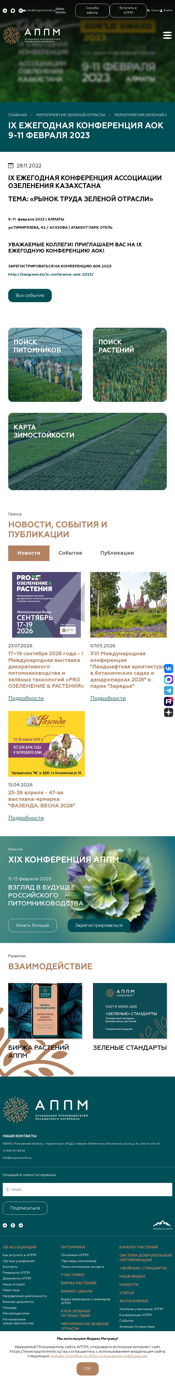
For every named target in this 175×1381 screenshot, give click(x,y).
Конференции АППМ (135, 1315)
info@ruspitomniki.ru (17, 1158)
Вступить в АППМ (128, 10)
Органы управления (19, 1261)
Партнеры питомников (78, 1261)
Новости (128, 1285)
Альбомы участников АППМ (141, 1309)
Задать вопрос (61, 10)
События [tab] (70, 553)
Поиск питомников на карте (82, 1266)
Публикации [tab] (117, 553)
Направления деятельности (25, 1296)
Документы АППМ (17, 1278)
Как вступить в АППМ (19, 1255)
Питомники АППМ (74, 1255)
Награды (10, 1307)
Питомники (73, 1247)
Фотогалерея (133, 1301)
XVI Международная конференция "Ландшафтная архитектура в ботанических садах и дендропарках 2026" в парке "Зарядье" (128, 670)
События (126, 1320)
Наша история (14, 1284)
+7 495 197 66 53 (14, 1151)
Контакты (10, 1266)
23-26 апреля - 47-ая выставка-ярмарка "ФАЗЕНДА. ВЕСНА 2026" (41, 799)
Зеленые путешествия (137, 1326)
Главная (17, 115)
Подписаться (25, 1208)
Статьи (126, 1293)
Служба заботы (92, 10)
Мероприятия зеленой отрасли (70, 115)
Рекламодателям (16, 1313)
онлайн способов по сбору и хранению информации (98, 1356)
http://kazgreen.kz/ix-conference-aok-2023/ (51, 275)
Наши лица (11, 1290)
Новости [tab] (28, 553)
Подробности (26, 698)
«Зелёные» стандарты (143, 1268)
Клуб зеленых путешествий (75, 1314)
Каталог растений (138, 1247)
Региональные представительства (18, 1321)
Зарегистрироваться (99, 925)
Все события (30, 295)
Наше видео (132, 1277)
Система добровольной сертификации (145, 1258)
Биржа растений (78, 1283)
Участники (72, 1275)
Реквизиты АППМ (16, 1272)
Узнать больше (32, 925)
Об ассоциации (19, 1247)
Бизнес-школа (77, 1291)
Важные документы (18, 1301)
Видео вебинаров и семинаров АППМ (85, 1301)
